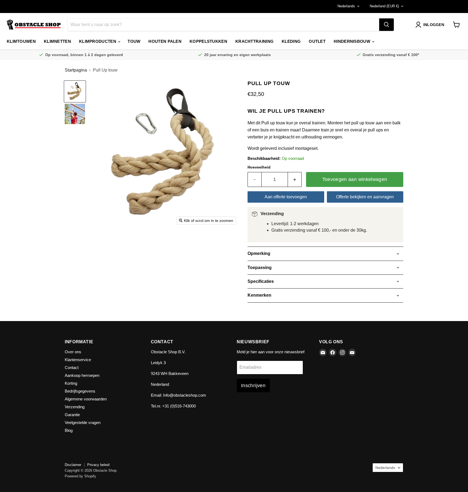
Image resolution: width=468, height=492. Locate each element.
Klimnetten (57, 41)
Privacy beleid (98, 465)
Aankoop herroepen (82, 375)
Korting (71, 383)
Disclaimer (73, 465)
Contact (72, 367)
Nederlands (346, 6)
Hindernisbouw (352, 41)
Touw (134, 41)
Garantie (72, 414)
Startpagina (76, 70)
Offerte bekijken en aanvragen (365, 197)
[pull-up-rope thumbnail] (75, 91)
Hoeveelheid (259, 167)
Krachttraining (254, 41)
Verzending (74, 406)
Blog (69, 430)
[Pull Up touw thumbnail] (75, 114)
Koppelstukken (208, 41)
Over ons (73, 351)
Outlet (317, 41)
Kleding (291, 41)
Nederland (384, 6)
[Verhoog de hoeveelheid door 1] (295, 179)
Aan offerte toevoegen (286, 197)
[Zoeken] (386, 24)
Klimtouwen (21, 41)
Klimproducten (98, 41)
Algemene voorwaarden (86, 399)
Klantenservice (78, 359)
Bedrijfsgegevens (80, 391)
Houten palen (164, 41)
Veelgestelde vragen (82, 422)
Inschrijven (253, 385)
